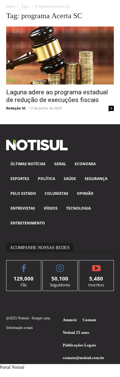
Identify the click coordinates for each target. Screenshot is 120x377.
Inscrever (96, 265)
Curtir (24, 265)
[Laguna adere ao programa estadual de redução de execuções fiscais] (60, 55)
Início (10, 6)
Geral (11, 79)
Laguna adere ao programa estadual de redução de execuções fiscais (57, 96)
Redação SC (16, 108)
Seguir (60, 265)
